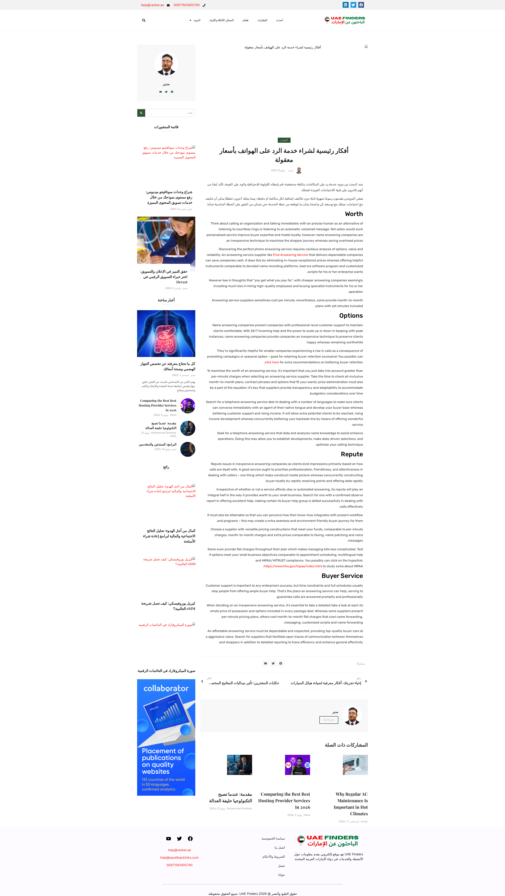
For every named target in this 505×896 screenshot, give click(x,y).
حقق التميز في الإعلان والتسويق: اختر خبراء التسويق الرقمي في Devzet (163, 276)
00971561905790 (179, 865)
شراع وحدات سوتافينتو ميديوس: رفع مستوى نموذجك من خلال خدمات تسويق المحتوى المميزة (169, 197)
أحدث (279, 20)
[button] (361, 5)
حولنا (281, 875)
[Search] (141, 113)
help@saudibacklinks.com (179, 857)
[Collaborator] (166, 794)
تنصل (281, 866)
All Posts (328, 720)
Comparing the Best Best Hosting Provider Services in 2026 (284, 800)
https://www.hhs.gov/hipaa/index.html (293, 566)
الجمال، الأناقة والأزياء (221, 20)
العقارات (262, 20)
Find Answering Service (290, 255)
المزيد (197, 20)
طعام (246, 20)
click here (272, 362)
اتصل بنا (280, 847)
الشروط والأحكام (273, 856)
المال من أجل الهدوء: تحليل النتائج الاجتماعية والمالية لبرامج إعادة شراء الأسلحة (169, 536)
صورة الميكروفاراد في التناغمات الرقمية (166, 670)
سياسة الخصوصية (273, 838)
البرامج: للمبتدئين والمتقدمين (157, 444)
